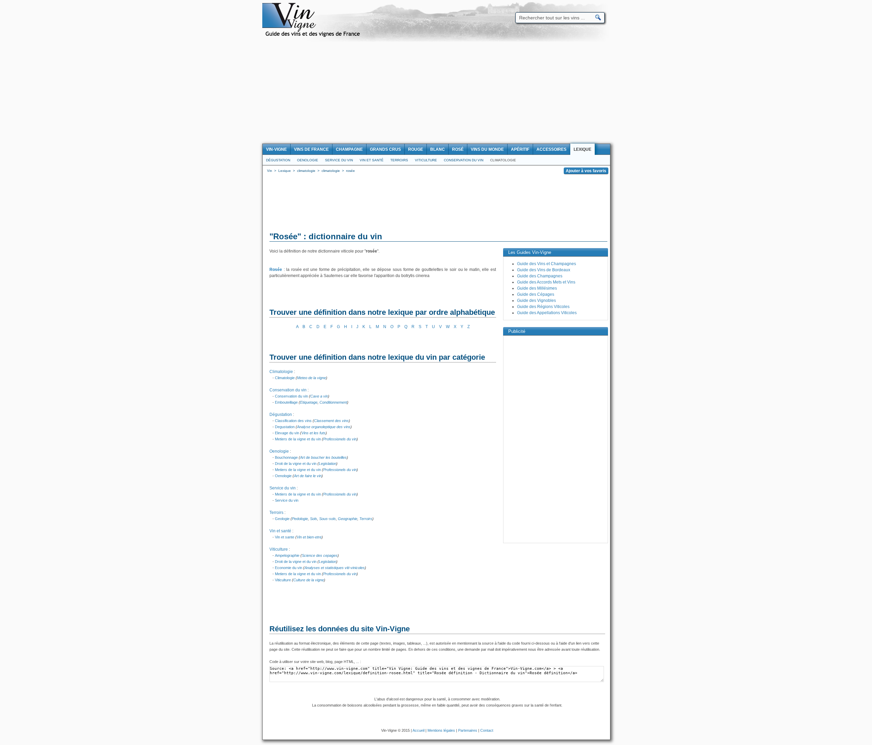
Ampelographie (287, 555)
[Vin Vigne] (313, 35)
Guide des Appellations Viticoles (547, 312)
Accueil (418, 730)
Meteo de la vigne (311, 378)
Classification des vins (293, 421)
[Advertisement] (436, 92)
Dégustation (278, 160)
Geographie (347, 519)
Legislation (327, 463)
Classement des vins (331, 421)
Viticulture (426, 160)
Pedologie (300, 519)
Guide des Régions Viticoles (543, 306)
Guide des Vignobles (536, 300)
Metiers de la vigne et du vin (298, 439)
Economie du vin (288, 568)
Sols (313, 519)
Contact (486, 730)
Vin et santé (372, 160)
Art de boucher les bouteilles (323, 457)
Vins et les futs (313, 433)
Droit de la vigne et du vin (295, 463)
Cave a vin (319, 396)
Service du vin (339, 160)
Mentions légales (441, 730)
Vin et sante (284, 537)
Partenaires (467, 730)
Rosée (275, 269)
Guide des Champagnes (539, 276)
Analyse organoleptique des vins (324, 427)
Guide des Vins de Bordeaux (543, 270)
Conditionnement (333, 402)
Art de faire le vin (308, 476)
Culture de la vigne (308, 580)
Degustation (285, 427)
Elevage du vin (287, 433)
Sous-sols (327, 519)
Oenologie (307, 160)
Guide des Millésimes (537, 288)
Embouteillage (286, 402)
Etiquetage (308, 402)
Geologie (282, 519)
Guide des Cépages (535, 294)
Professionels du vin (340, 439)
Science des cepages (320, 555)
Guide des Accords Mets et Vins (546, 282)
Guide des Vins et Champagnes (546, 263)
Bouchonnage (286, 457)
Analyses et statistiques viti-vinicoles (335, 568)
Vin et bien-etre (309, 537)
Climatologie (503, 160)
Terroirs (399, 160)
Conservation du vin (463, 160)
